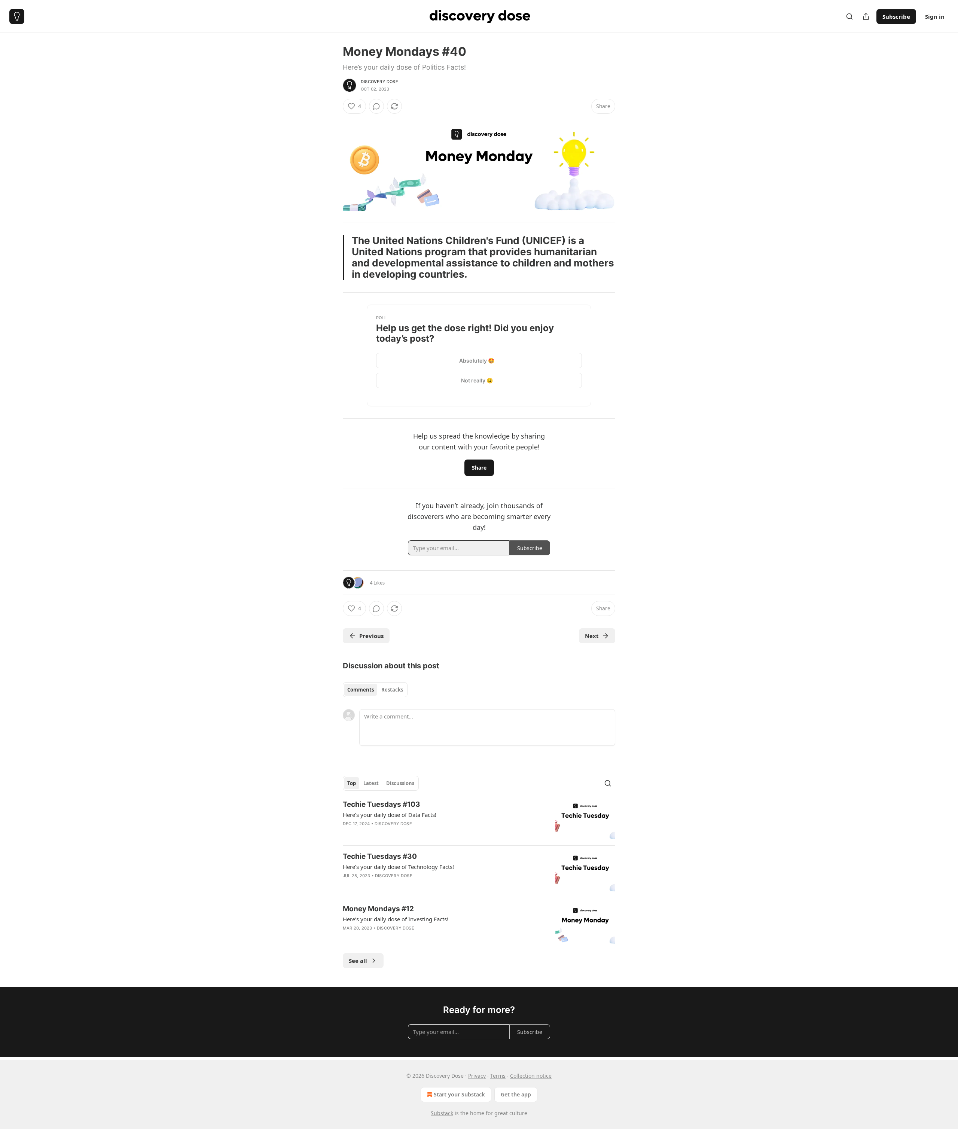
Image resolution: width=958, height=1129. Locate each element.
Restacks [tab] (392, 689)
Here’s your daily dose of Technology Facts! (398, 866)
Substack (442, 1113)
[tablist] (375, 689)
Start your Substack (459, 1094)
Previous (371, 636)
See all (358, 960)
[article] (479, 820)
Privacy (477, 1075)
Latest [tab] (371, 783)
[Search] (849, 16)
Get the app (516, 1094)
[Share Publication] (865, 16)
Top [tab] (351, 783)
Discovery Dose (379, 81)
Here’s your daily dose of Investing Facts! (395, 919)
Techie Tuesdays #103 (381, 804)
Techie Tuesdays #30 (380, 856)
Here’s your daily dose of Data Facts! (389, 814)
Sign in (935, 16)
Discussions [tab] (400, 783)
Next (592, 636)
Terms (498, 1075)
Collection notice (531, 1075)
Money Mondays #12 (378, 908)
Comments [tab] (360, 689)
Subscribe (896, 16)
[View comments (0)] (376, 106)
